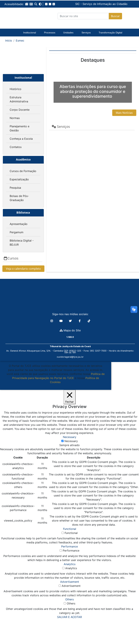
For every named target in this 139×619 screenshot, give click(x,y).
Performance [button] (69, 546)
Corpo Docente (19, 109)
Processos (49, 32)
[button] (26, 4)
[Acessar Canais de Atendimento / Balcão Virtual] (129, 606)
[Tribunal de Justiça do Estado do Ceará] (18, 16)
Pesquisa (15, 187)
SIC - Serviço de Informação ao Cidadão (76, 4)
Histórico (15, 89)
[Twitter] (70, 321)
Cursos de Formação (23, 171)
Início (8, 40)
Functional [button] (69, 529)
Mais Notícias (124, 113)
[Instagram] (52, 321)
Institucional (29, 32)
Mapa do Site (72, 330)
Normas (15, 118)
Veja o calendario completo (23, 269)
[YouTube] (61, 321)
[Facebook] (80, 321)
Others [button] (69, 599)
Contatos (16, 147)
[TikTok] (89, 321)
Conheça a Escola (21, 138)
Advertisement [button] (69, 581)
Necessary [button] (69, 437)
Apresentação (18, 224)
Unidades (68, 32)
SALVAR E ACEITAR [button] (69, 617)
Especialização (19, 179)
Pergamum (16, 232)
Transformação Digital (110, 32)
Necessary (71, 441)
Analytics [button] (69, 564)
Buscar (115, 16)
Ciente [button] (54, 386)
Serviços (86, 32)
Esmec (20, 40)
